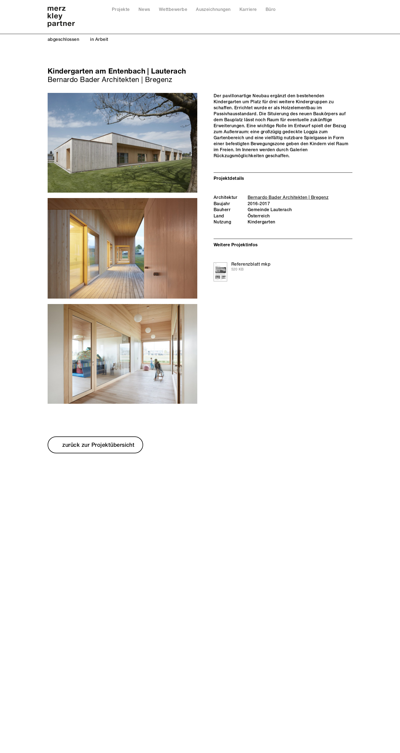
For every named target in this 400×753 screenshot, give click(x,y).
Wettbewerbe (173, 9)
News (144, 9)
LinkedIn (341, 11)
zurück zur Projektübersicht (98, 445)
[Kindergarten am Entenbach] (122, 143)
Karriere (248, 9)
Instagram (349, 11)
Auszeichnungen (213, 9)
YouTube (334, 11)
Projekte (121, 9)
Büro (271, 9)
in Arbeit (99, 39)
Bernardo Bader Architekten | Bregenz (288, 197)
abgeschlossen (63, 39)
